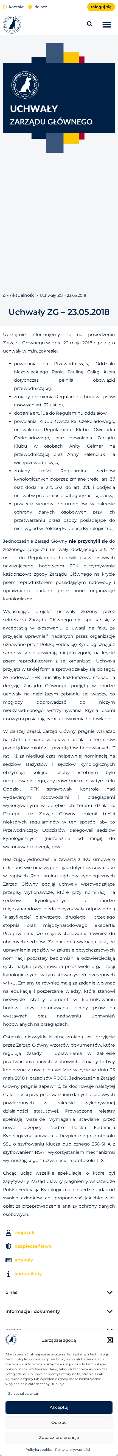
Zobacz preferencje (59, 1437)
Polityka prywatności (72, 1449)
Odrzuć (59, 1422)
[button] (110, 1340)
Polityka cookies (39, 1449)
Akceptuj (59, 1407)
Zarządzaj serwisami (24, 1393)
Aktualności (23, 295)
